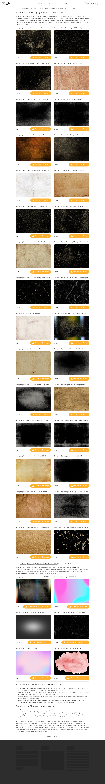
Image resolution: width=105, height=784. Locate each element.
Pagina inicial (33, 3)
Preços (55, 3)
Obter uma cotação (91, 3)
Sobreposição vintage (42, 57)
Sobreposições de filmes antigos (38, 606)
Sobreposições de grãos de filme (76, 642)
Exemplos (49, 3)
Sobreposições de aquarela (78, 678)
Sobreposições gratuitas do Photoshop (38, 563)
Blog (65, 3)
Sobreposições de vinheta (40, 642)
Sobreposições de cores (79, 606)
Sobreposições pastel (42, 678)
